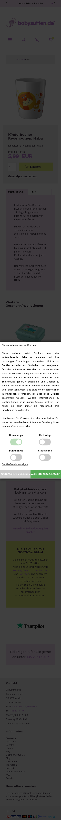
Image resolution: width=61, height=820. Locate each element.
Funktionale (16, 450)
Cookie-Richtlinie (44, 402)
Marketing (45, 435)
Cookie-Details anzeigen (15, 464)
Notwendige (16, 435)
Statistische (45, 450)
